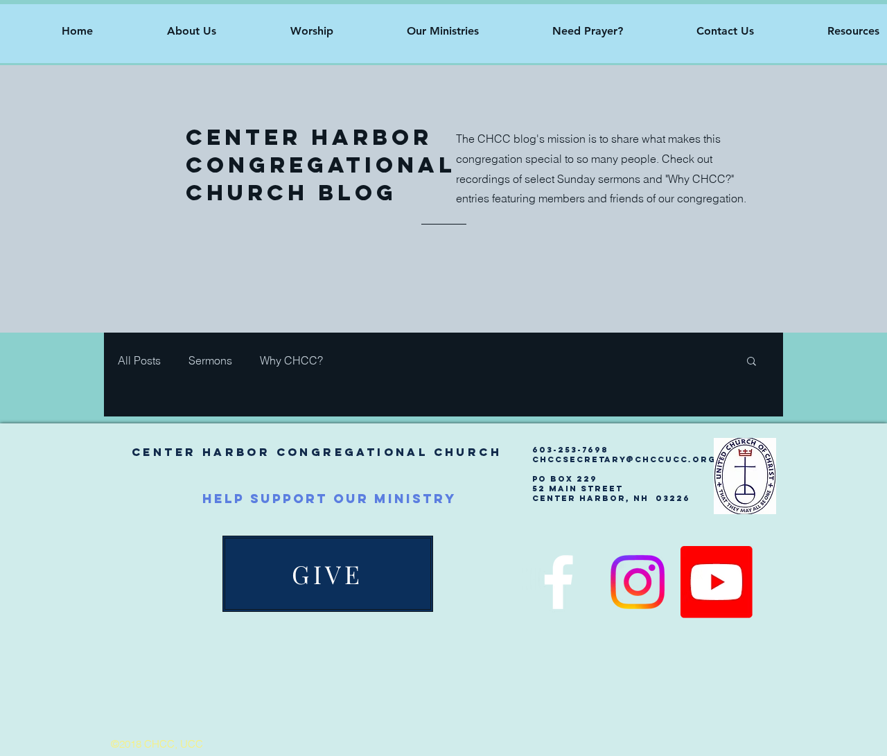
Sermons (210, 360)
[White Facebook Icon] (558, 582)
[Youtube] (716, 582)
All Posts (139, 360)
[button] (165, 31)
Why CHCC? (291, 360)
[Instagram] (637, 582)
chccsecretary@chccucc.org (624, 459)
